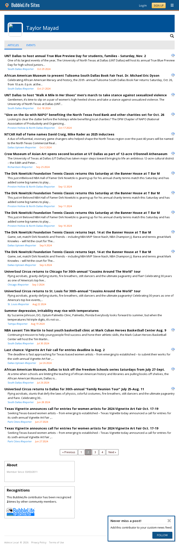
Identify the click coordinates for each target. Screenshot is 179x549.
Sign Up (159, 5)
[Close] (169, 521)
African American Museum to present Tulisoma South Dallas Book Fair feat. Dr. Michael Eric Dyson (81, 75)
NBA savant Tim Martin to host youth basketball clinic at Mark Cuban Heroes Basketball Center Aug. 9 (85, 330)
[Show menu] (170, 5)
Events (30, 45)
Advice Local (11, 542)
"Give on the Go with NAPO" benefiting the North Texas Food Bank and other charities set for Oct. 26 (84, 115)
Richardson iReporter (20, 167)
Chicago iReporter (18, 284)
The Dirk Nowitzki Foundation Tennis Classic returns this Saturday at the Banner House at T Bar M (82, 173)
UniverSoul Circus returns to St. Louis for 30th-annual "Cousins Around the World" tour (72, 291)
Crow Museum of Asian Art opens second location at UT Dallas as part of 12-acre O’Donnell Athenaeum (85, 154)
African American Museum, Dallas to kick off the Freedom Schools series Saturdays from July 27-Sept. (84, 369)
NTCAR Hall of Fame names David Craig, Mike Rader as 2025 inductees (59, 134)
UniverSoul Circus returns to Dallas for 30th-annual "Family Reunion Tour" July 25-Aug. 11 (74, 389)
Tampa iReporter (18, 323)
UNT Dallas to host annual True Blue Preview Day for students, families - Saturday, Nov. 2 (75, 56)
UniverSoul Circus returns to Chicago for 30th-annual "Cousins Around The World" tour (72, 271)
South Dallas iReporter (21, 69)
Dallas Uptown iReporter (22, 147)
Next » (112, 452)
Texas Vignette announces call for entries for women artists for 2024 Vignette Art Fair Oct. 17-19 (81, 409)
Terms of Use (56, 542)
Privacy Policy (38, 542)
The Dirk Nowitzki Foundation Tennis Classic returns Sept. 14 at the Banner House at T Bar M (77, 232)
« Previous (68, 452)
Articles (13, 45)
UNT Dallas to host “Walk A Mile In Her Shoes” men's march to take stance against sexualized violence (85, 95)
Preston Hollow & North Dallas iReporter (31, 127)
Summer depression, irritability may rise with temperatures (51, 311)
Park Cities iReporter (20, 421)
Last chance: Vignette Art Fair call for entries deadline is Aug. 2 (54, 350)
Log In (143, 5)
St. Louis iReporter (18, 304)
